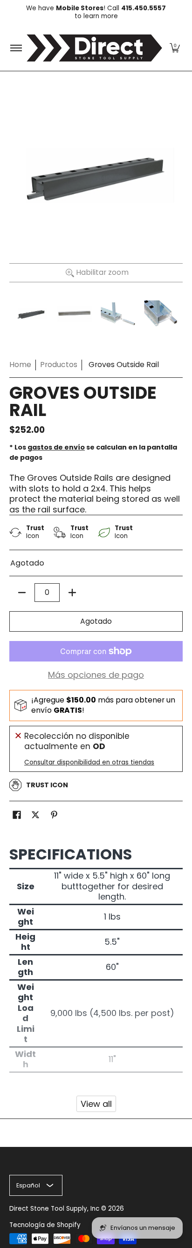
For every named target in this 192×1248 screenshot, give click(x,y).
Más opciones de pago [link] (96, 675)
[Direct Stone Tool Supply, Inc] (94, 48)
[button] (175, 48)
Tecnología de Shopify (45, 1225)
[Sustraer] (21, 592)
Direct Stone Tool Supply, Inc (54, 1208)
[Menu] (15, 48)
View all (96, 1104)
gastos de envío (56, 447)
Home (20, 364)
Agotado (96, 621)
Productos (58, 364)
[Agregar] (72, 592)
